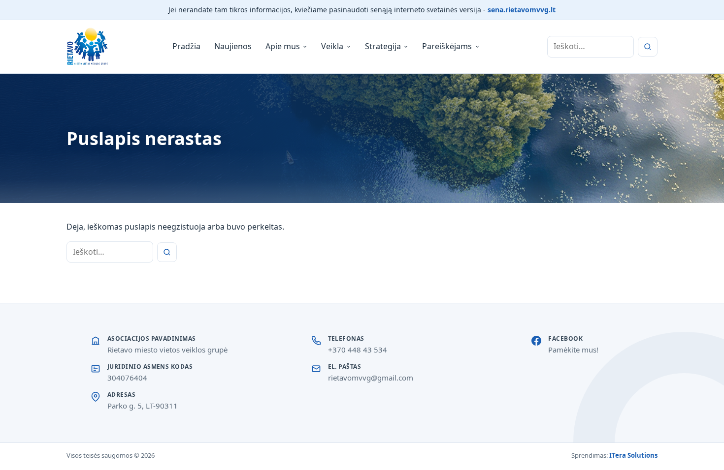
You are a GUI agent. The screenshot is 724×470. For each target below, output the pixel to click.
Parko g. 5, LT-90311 (142, 406)
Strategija (383, 46)
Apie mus (282, 46)
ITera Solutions (633, 455)
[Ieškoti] (648, 47)
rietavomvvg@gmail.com (370, 377)
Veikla (332, 46)
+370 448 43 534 (357, 349)
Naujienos (233, 46)
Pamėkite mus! (573, 349)
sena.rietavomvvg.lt (522, 9)
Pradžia (186, 46)
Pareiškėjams (447, 46)
